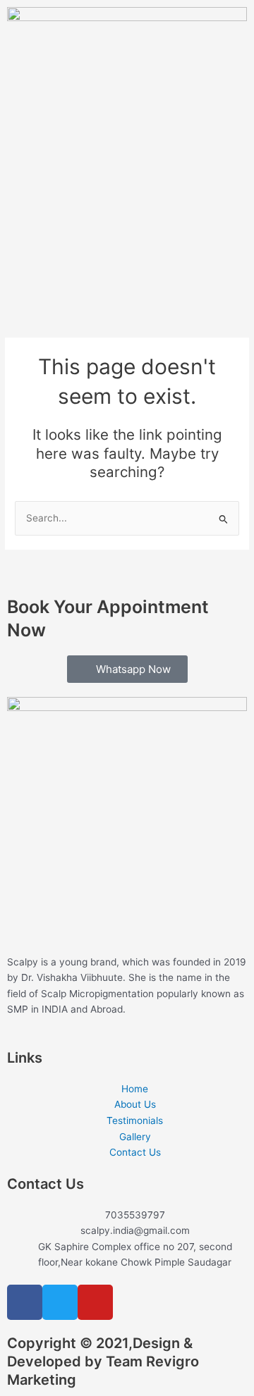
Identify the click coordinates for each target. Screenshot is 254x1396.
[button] (127, 278)
